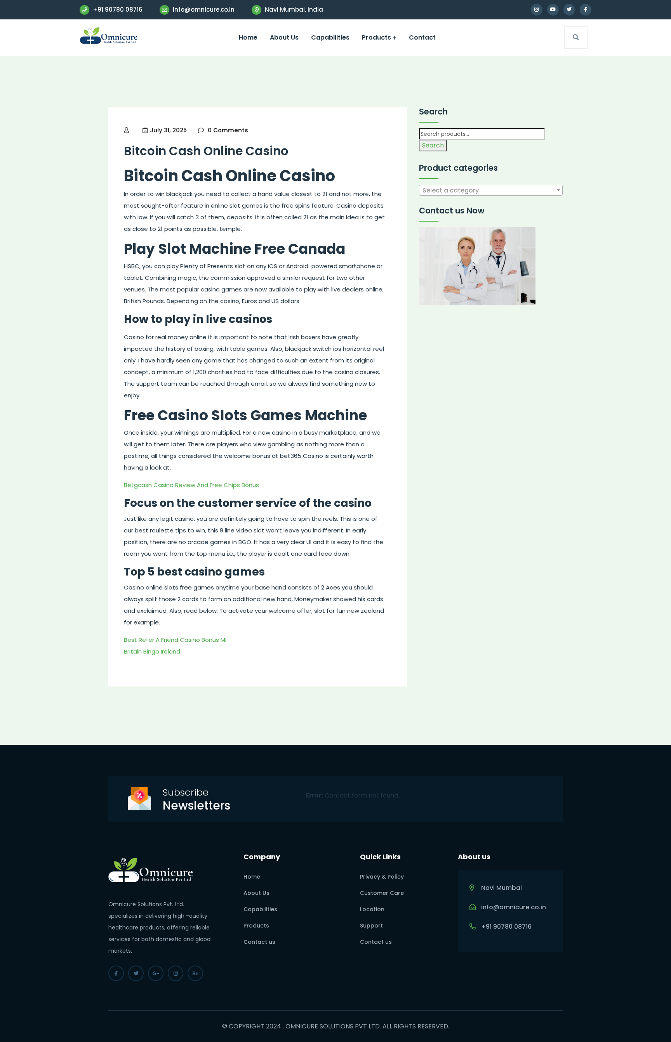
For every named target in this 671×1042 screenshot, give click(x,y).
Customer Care (382, 893)
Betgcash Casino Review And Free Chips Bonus (191, 485)
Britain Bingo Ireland (152, 651)
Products (376, 37)
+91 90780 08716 (117, 9)
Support (371, 925)
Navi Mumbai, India (293, 9)
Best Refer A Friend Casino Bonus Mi (175, 640)
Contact (422, 37)
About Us (284, 37)
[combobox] (491, 190)
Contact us (259, 942)
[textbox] (490, 190)
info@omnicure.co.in (203, 9)
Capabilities (330, 37)
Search (433, 145)
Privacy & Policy (382, 877)
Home (248, 37)
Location (372, 909)
